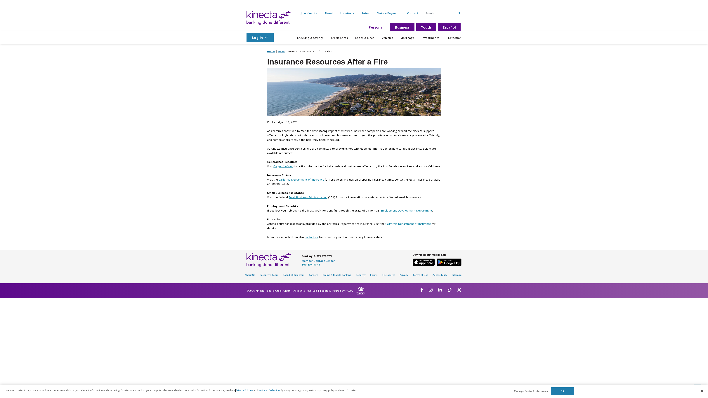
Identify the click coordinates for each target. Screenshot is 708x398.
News (281, 51)
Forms (373, 275)
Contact (412, 13)
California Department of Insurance (301, 179)
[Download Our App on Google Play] (449, 262)
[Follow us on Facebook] (421, 290)
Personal (376, 27)
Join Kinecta (309, 13)
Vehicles (387, 38)
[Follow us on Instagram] (431, 290)
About (328, 13)
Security (361, 275)
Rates (365, 13)
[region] (354, 391)
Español (449, 27)
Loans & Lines (364, 38)
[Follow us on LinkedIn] (440, 290)
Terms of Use (420, 275)
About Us (250, 275)
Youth (426, 27)
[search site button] (459, 13)
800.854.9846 (311, 264)
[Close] (702, 391)
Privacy (404, 275)
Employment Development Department (406, 210)
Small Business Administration (308, 197)
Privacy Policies (244, 390)
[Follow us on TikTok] (450, 290)
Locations (347, 13)
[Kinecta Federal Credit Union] (269, 18)
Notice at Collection (269, 390)
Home (271, 51)
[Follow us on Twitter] (459, 290)
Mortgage (407, 38)
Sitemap (456, 275)
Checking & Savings (310, 38)
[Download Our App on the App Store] (424, 262)
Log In (257, 37)
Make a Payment (388, 13)
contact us (311, 237)
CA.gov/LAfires (283, 166)
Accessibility (440, 275)
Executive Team (269, 275)
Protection (454, 38)
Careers (313, 275)
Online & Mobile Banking (336, 275)
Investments (430, 38)
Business (402, 27)
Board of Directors (293, 275)
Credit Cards (339, 38)
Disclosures (388, 275)
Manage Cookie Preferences (531, 391)
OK (562, 391)
